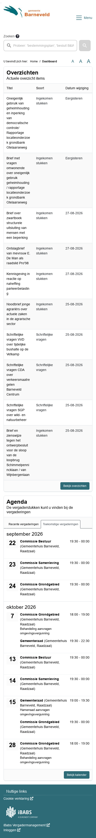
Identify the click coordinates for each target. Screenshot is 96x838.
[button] (85, 45)
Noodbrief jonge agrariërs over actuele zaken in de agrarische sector (18, 314)
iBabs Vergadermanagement (26, 825)
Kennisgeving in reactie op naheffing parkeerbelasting (18, 283)
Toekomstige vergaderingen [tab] (60, 524)
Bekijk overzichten (74, 486)
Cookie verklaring (18, 798)
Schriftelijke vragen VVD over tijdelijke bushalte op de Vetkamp (17, 344)
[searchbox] (40, 45)
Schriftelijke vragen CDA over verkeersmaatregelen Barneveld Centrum (18, 379)
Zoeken (9, 36)
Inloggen (12, 830)
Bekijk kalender (76, 775)
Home (34, 61)
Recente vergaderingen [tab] (24, 524)
